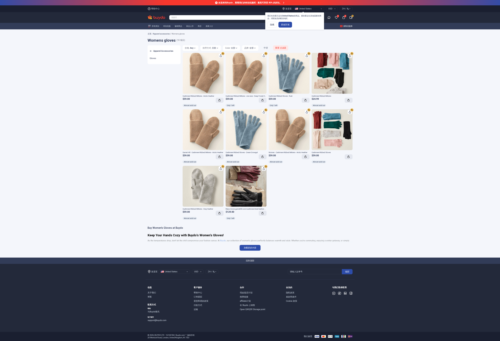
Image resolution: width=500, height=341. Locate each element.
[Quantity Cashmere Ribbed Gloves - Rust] (306, 100)
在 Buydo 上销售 (247, 305)
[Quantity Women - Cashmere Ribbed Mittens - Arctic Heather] (306, 156)
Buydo (223, 240)
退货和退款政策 (201, 301)
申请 (266, 48)
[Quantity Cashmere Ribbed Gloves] (349, 156)
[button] (168, 287)
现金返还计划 (246, 292)
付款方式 (198, 305)
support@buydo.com (157, 320)
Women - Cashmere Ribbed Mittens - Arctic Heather (288, 152)
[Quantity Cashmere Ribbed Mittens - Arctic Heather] (220, 100)
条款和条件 (291, 297)
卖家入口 (209, 26)
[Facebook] (351, 293)
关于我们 (152, 292)
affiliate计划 (245, 301)
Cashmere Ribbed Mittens (321, 96)
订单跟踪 (198, 297)
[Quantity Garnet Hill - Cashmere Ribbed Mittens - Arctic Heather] (220, 156)
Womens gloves (178, 34)
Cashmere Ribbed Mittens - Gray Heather (198, 209)
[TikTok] (339, 293)
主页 (149, 34)
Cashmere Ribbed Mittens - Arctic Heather (198, 96)
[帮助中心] (329, 17)
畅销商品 (178, 26)
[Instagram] (333, 293)
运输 (196, 309)
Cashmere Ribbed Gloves (321, 152)
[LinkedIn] (345, 293)
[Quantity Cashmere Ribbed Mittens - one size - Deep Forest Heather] (263, 100)
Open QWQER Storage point (252, 309)
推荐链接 (244, 297)
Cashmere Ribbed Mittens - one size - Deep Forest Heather (248, 96)
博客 (150, 297)
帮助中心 (198, 292)
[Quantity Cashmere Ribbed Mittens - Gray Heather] (220, 213)
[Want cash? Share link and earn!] (222, 53)
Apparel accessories (161, 34)
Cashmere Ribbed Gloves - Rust (280, 96)
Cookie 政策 (291, 301)
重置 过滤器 (280, 48)
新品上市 (190, 26)
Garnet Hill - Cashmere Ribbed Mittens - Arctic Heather (203, 152)
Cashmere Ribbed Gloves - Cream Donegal (242, 152)
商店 (199, 26)
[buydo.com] (156, 17)
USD (330, 8)
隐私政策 (290, 292)
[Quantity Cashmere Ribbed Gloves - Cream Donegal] (263, 156)
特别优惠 (167, 26)
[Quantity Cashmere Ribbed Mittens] (349, 100)
